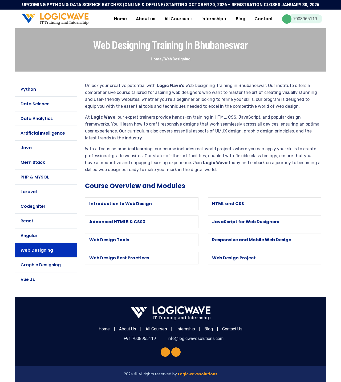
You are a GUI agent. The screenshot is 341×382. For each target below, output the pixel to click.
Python (28, 89)
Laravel (29, 192)
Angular (29, 235)
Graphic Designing (41, 265)
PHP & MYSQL (35, 177)
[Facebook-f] (165, 352)
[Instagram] (176, 352)
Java (26, 148)
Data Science (35, 104)
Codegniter (33, 206)
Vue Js (28, 279)
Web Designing (37, 250)
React (27, 221)
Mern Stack (33, 162)
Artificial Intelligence (43, 133)
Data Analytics (37, 118)
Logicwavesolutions (197, 374)
